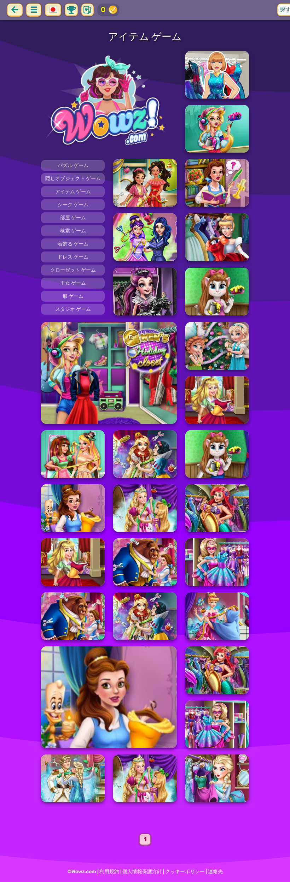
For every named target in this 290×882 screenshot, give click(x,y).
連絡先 (215, 872)
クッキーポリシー (185, 872)
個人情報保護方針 (142, 872)
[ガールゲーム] (109, 102)
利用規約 (109, 872)
